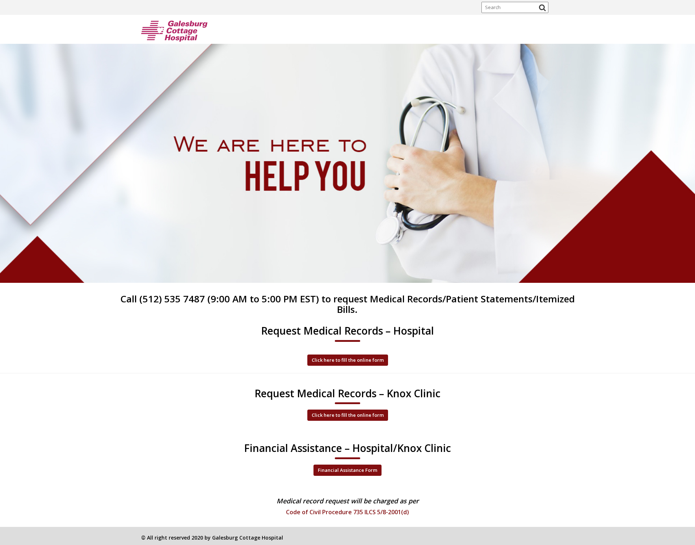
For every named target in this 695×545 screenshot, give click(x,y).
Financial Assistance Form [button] (347, 470)
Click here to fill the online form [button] (348, 360)
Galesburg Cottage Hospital (247, 537)
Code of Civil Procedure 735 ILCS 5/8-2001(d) (347, 512)
